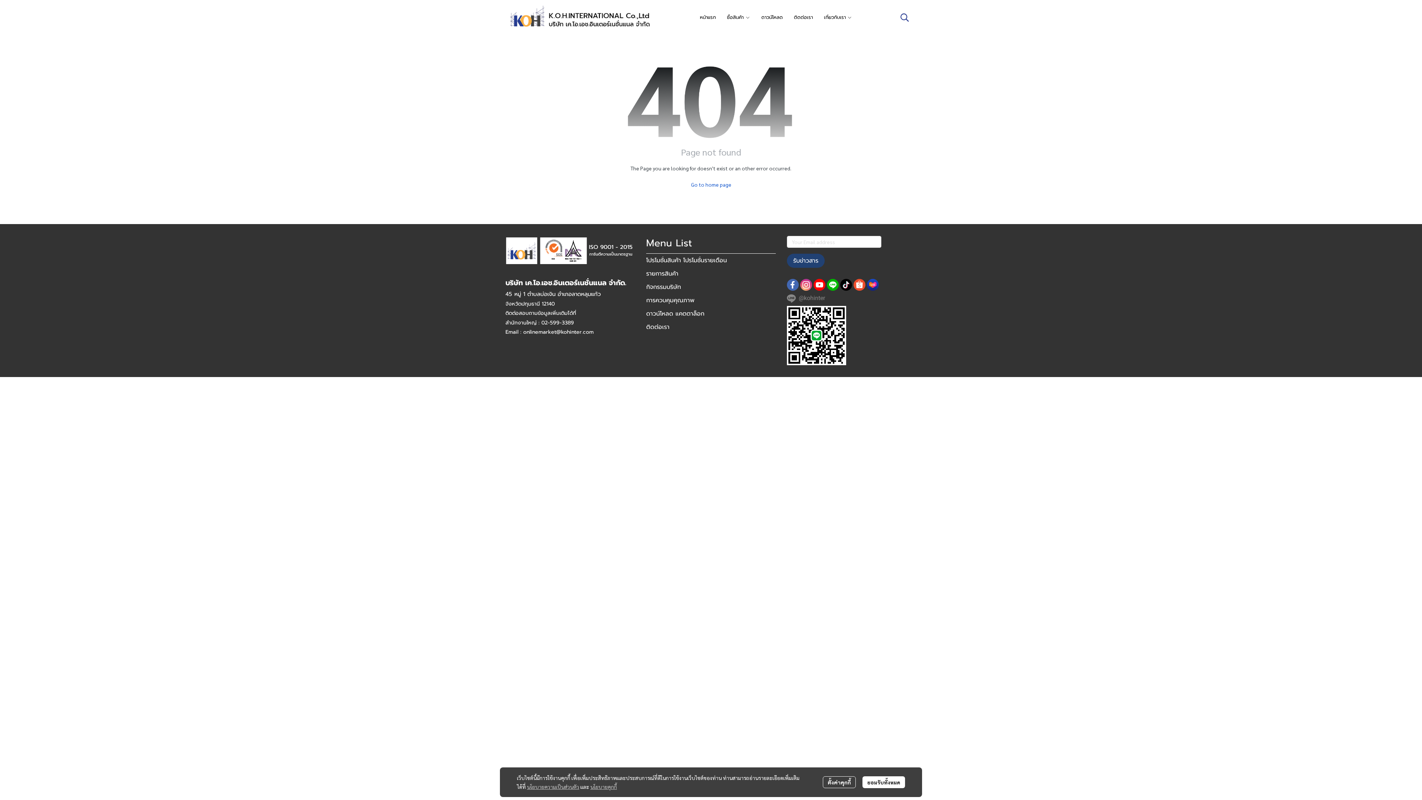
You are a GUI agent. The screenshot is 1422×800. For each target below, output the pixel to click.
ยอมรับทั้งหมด (883, 782)
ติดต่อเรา (658, 327)
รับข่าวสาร (805, 260)
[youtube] (819, 285)
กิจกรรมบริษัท (663, 287)
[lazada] (873, 285)
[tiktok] (846, 285)
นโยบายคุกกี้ (603, 786)
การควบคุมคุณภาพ (670, 300)
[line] (833, 285)
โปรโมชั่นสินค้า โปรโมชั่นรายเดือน (686, 260)
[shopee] (859, 285)
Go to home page (711, 184)
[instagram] (806, 285)
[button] (904, 17)
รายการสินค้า (662, 273)
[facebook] (793, 285)
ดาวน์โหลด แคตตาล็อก (675, 313)
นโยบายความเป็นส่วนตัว (553, 786)
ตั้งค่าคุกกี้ (839, 782)
